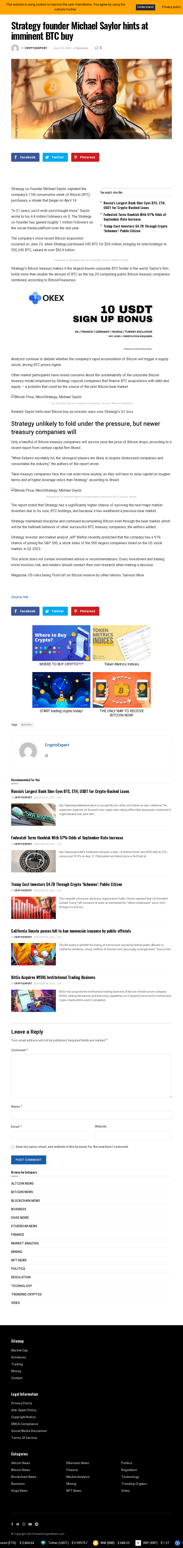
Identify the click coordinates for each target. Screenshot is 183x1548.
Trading (17, 1364)
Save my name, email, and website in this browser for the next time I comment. (72, 1146)
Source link (19, 597)
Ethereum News (24, 1226)
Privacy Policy (21, 1403)
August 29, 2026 (45, 890)
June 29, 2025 (62, 48)
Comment (19, 1050)
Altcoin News (22, 1183)
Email (16, 1126)
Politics (18, 1269)
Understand (145, 7)
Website (100, 1126)
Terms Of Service (24, 1438)
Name (17, 1106)
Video (15, 1303)
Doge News (20, 1217)
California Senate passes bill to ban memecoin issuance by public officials (71, 931)
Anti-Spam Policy (23, 1410)
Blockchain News (25, 1200)
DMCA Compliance (24, 1424)
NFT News (19, 1260)
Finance (17, 1234)
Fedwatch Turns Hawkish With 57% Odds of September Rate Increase (135, 216)
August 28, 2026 (45, 983)
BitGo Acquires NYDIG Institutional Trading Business (53, 977)
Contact (16, 1378)
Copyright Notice (23, 1417)
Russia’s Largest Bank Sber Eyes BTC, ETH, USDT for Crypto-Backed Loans (134, 205)
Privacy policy (171, 7)
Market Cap (19, 1350)
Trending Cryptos (26, 1294)
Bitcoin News (22, 1192)
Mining (16, 1252)
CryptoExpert (36, 48)
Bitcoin (26, 725)
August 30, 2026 (45, 844)
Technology (21, 1286)
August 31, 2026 (45, 797)
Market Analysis (25, 1243)
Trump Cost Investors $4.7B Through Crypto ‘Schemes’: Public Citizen (135, 228)
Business (82, 48)
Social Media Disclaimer (29, 1431)
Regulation (21, 1277)
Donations (18, 1357)
